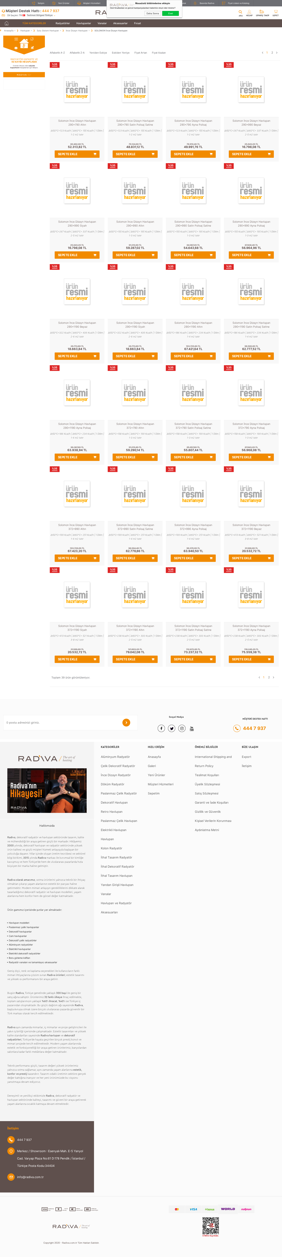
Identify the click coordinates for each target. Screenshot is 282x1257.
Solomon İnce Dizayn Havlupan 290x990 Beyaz (251, 122)
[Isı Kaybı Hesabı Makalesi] (24, 76)
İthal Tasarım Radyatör (116, 857)
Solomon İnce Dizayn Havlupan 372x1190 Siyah (77, 627)
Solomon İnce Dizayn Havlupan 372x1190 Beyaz (251, 527)
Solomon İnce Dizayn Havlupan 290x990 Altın (135, 223)
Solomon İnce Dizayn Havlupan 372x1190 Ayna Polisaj (251, 627)
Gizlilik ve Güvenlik (208, 811)
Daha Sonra (153, 13)
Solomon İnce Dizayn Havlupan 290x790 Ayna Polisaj (193, 122)
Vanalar (102, 23)
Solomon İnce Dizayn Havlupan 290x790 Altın (77, 122)
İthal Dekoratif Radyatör (117, 866)
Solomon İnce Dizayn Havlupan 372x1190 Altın (135, 627)
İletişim (41, 3)
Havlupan (107, 839)
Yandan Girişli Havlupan (117, 885)
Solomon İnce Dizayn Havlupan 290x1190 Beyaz (77, 324)
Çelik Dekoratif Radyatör (118, 766)
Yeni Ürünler (64, 3)
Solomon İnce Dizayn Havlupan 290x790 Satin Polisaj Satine (135, 122)
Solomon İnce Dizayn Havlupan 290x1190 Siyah (135, 324)
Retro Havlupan (112, 811)
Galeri (152, 766)
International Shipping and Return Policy (213, 761)
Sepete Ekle (68, 154)
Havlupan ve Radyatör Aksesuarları (116, 907)
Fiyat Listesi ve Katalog (238, 3)
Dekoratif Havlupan (114, 802)
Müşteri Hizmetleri (91, 3)
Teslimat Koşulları (207, 775)
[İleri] (277, 52)
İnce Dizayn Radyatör (116, 775)
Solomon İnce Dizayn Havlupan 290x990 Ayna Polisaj (251, 223)
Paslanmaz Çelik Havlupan (119, 821)
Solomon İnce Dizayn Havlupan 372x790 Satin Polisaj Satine (193, 425)
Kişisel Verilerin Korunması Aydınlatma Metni (213, 825)
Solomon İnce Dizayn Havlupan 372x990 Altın (77, 527)
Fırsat (137, 23)
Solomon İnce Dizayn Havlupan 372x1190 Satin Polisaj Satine (193, 627)
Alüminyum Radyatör (115, 757)
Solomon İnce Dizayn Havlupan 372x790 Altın (135, 425)
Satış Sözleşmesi (206, 793)
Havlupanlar (83, 23)
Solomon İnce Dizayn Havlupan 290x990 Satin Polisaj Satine (193, 223)
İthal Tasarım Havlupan (117, 875)
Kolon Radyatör (111, 848)
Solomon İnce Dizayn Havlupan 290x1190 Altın (193, 324)
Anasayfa (154, 757)
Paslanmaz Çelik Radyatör (119, 793)
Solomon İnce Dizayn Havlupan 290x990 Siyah (77, 223)
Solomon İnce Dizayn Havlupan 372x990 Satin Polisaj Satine (135, 527)
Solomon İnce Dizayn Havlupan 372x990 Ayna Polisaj (193, 527)
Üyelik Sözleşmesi (207, 784)
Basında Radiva (207, 3)
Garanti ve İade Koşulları (211, 802)
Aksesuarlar (120, 23)
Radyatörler (63, 23)
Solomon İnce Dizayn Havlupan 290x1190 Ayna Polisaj (77, 425)
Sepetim (154, 793)
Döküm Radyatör (112, 784)
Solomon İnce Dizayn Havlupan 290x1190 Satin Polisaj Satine (251, 324)
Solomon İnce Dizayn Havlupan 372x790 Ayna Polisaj (251, 425)
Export (246, 757)
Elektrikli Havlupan (113, 830)
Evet (170, 13)
